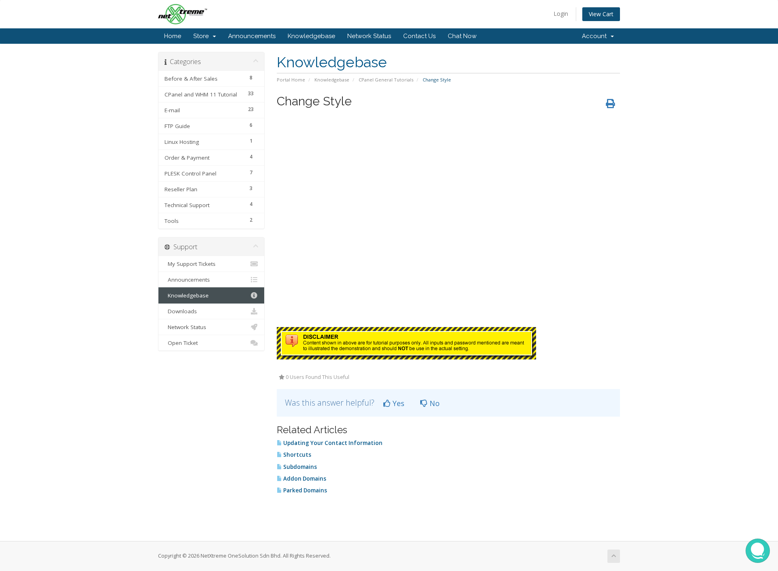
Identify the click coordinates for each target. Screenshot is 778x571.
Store (202, 36)
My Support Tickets (190, 263)
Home (172, 36)
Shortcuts (296, 454)
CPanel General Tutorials (386, 80)
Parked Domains (304, 490)
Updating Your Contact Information (332, 443)
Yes (397, 403)
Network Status (369, 36)
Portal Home (291, 80)
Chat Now (462, 36)
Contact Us (419, 36)
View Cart (601, 14)
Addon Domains (304, 478)
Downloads (181, 311)
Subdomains (299, 466)
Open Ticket (181, 342)
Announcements (252, 36)
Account (596, 36)
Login (561, 13)
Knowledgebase (311, 36)
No (433, 403)
